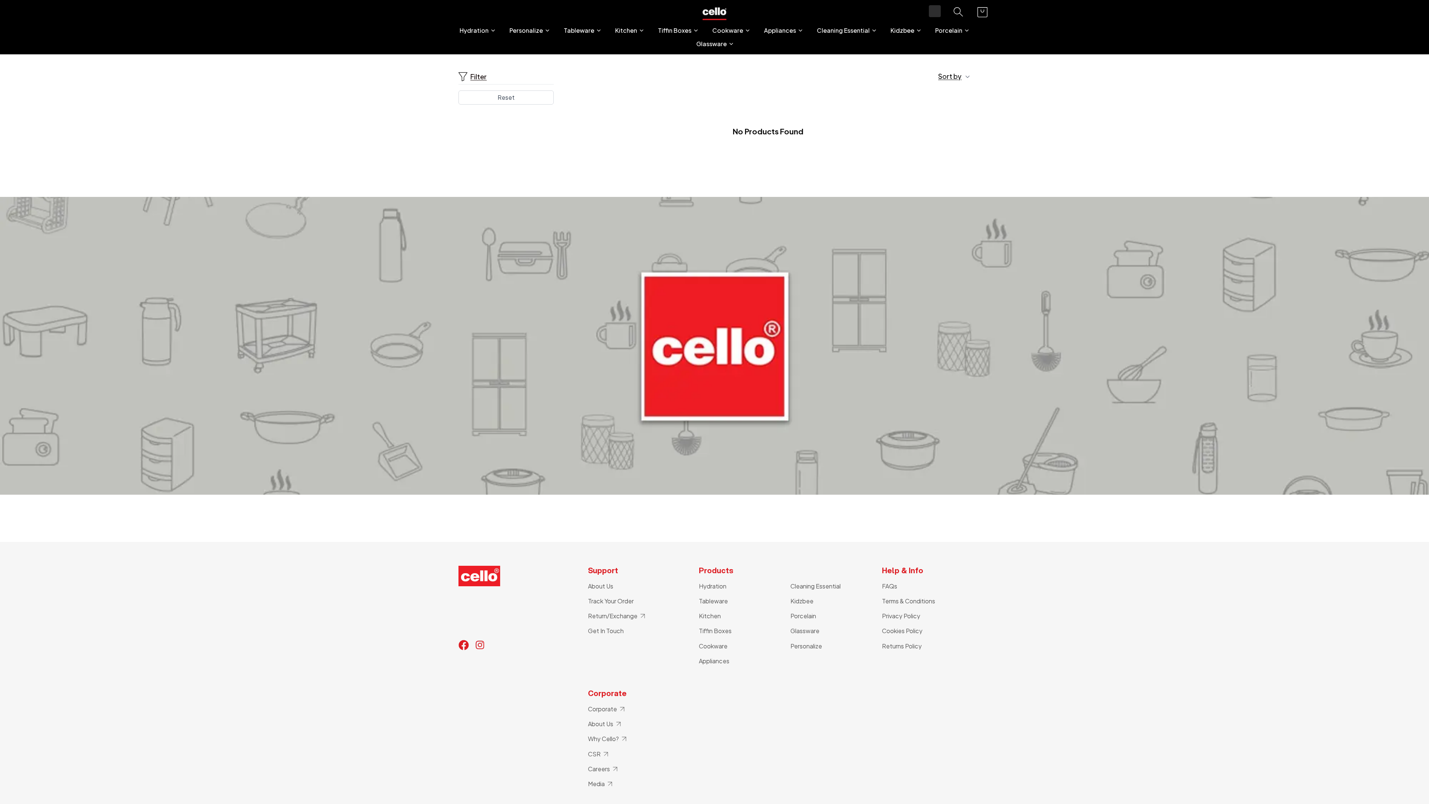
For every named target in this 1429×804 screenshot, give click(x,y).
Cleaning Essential (843, 30)
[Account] (935, 11)
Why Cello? (603, 739)
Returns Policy (902, 646)
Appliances (780, 30)
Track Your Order (611, 601)
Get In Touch (606, 631)
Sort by (950, 76)
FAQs (889, 586)
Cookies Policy (902, 631)
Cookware (727, 30)
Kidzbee (902, 30)
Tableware (579, 30)
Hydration (474, 30)
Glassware (711, 44)
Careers (599, 769)
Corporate (602, 709)
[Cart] (982, 12)
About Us (600, 586)
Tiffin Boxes (674, 30)
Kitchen (626, 30)
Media (596, 784)
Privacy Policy (901, 616)
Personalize (526, 30)
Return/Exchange (612, 616)
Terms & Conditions (908, 601)
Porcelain (948, 30)
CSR (594, 754)
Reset (506, 97)
